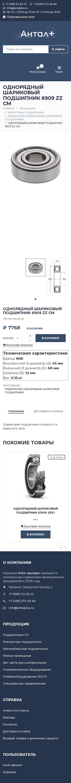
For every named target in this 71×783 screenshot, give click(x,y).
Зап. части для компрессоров (24, 662)
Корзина (9, 772)
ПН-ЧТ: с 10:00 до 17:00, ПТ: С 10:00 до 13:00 (33, 12)
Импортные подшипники (26, 112)
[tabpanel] (35, 267)
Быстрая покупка (19, 345)
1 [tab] (35, 299)
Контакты (10, 724)
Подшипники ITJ (16, 635)
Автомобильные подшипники (25, 649)
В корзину (50, 338)
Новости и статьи (16, 710)
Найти (59, 49)
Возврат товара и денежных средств (30, 738)
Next (66, 547)
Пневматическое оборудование (27, 669)
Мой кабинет (12, 765)
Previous (61, 547)
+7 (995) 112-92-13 (15, 4)
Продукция (27, 108)
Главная (9, 108)
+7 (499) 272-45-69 (45, 4)
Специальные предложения (24, 683)
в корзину (35, 534)
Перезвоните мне (20, 17)
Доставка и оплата (48, 411)
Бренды (9, 717)
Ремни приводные (17, 656)
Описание (16, 411)
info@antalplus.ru (17, 8)
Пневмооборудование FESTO (25, 676)
